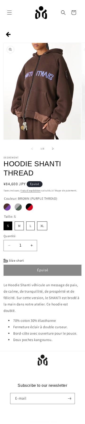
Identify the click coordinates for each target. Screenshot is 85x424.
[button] (9, 12)
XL (42, 224)
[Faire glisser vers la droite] (53, 148)
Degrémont (44, 422)
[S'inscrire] (69, 398)
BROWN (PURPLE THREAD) (7, 207)
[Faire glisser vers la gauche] (32, 148)
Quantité (9, 236)
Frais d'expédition (31, 190)
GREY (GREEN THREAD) (18, 207)
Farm (54, 422)
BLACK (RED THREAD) (29, 207)
